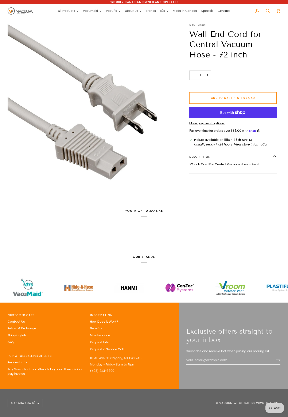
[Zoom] (93, 108)
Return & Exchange (22, 328)
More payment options (207, 123)
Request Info (99, 342)
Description (200, 157)
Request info (17, 362)
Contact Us (16, 321)
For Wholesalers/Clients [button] (30, 356)
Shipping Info (17, 335)
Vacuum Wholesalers (237, 403)
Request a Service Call (107, 349)
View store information (251, 144)
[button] (129, 355)
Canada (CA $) (23, 403)
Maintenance (100, 335)
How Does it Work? (104, 321)
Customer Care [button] (21, 315)
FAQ (11, 342)
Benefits (96, 328)
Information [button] (101, 315)
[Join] (276, 359)
